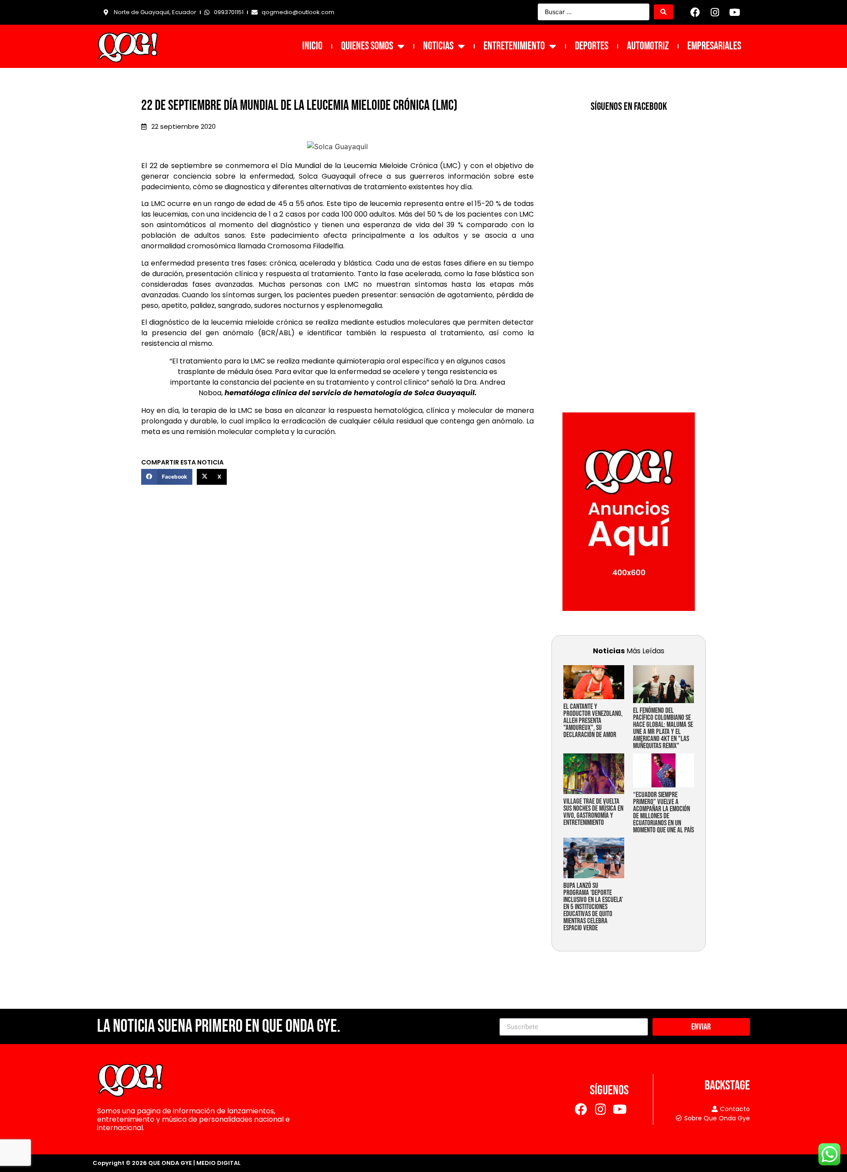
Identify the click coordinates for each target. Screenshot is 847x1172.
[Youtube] (734, 12)
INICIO (312, 46)
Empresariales (714, 46)
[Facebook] (695, 12)
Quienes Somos (367, 46)
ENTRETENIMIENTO (514, 46)
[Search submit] (663, 11)
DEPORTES (591, 46)
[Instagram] (715, 12)
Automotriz (648, 46)
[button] (166, 477)
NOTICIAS (438, 46)
